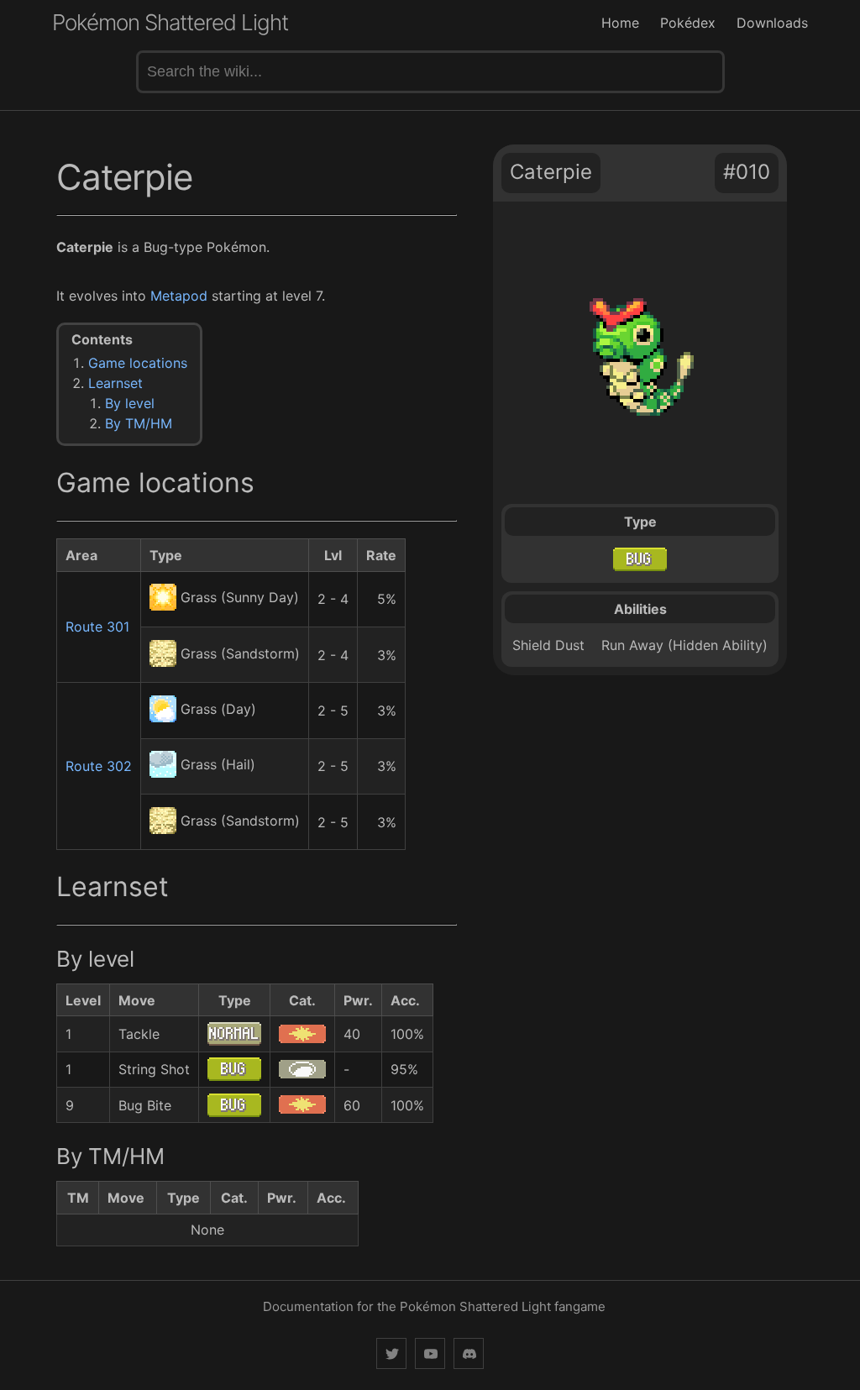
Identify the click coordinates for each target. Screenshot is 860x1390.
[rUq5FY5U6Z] (469, 1354)
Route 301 (97, 626)
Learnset (115, 383)
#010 (746, 172)
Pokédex (688, 22)
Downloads (772, 22)
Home (620, 22)
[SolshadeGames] (391, 1354)
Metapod (178, 295)
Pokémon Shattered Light (170, 22)
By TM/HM (138, 423)
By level (130, 403)
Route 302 (99, 766)
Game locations (137, 362)
